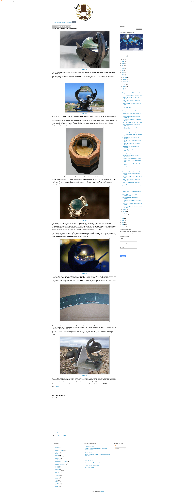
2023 (123, 63)
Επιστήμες (57, 459)
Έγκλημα (56, 453)
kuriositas (57, 386)
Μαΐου (124, 88)
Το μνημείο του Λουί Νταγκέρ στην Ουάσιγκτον (132, 95)
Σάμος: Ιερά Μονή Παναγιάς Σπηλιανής (93, 469)
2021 (123, 67)
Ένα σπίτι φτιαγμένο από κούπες (129, 109)
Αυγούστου (125, 83)
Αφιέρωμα (57, 447)
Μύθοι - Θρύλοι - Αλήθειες (60, 463)
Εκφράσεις (57, 455)
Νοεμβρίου (125, 77)
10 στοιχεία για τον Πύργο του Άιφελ (92, 462)
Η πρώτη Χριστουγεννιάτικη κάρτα (92, 465)
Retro (56, 488)
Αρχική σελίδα (84, 432)
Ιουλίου (124, 84)
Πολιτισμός (57, 472)
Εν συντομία (64, 22)
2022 (123, 65)
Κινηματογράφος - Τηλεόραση (61, 461)
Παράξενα (57, 466)
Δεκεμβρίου (125, 75)
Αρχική (55, 22)
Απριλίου (125, 209)
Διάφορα (56, 452)
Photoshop (57, 486)
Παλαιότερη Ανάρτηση (112, 432)
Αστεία (56, 445)
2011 (123, 226)
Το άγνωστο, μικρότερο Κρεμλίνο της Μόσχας (132, 158)
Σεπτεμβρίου (125, 81)
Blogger (102, 491)
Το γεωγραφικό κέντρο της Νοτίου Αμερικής (131, 171)
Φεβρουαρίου (126, 213)
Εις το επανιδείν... (88, 452)
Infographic (57, 483)
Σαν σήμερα (57, 475)
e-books (56, 480)
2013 (123, 222)
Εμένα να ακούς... (58, 456)
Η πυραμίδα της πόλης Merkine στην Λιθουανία (132, 153)
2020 (123, 68)
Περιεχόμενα (59, 22)
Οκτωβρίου (125, 79)
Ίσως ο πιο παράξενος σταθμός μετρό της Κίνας (132, 122)
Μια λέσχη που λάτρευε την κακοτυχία (130, 184)
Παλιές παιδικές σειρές (89, 446)
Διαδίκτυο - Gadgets (59, 450)
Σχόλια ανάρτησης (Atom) (63, 435)
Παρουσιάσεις (57, 467)
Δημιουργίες (57, 449)
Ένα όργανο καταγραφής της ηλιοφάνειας (131, 182)
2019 (123, 70)
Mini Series (69, 22)
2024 (123, 61)
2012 (123, 224)
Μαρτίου (124, 211)
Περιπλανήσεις (58, 470)
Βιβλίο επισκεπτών (89, 460)
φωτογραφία (84, 69)
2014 (123, 220)
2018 (123, 72)
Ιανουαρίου (125, 214)
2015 (123, 218)
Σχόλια (117, 448)
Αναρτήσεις (118, 446)
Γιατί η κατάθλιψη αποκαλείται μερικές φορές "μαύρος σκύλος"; (98, 458)
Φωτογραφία (57, 477)
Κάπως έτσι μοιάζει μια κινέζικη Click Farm (131, 132)
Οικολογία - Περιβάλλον (59, 464)
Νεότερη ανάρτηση (56, 432)
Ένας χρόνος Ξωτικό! (89, 467)
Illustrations (57, 481)
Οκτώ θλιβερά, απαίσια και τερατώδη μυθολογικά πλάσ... (130, 195)
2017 (123, 74)
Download (57, 478)
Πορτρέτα (57, 474)
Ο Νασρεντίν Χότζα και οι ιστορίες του (130, 152)
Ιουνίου (124, 86)
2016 (123, 217)
